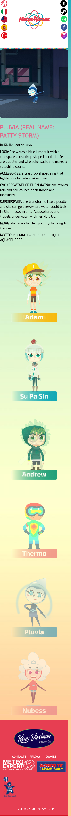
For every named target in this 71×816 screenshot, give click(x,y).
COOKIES (51, 756)
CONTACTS (19, 756)
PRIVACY (35, 756)
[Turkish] (4, 27)
